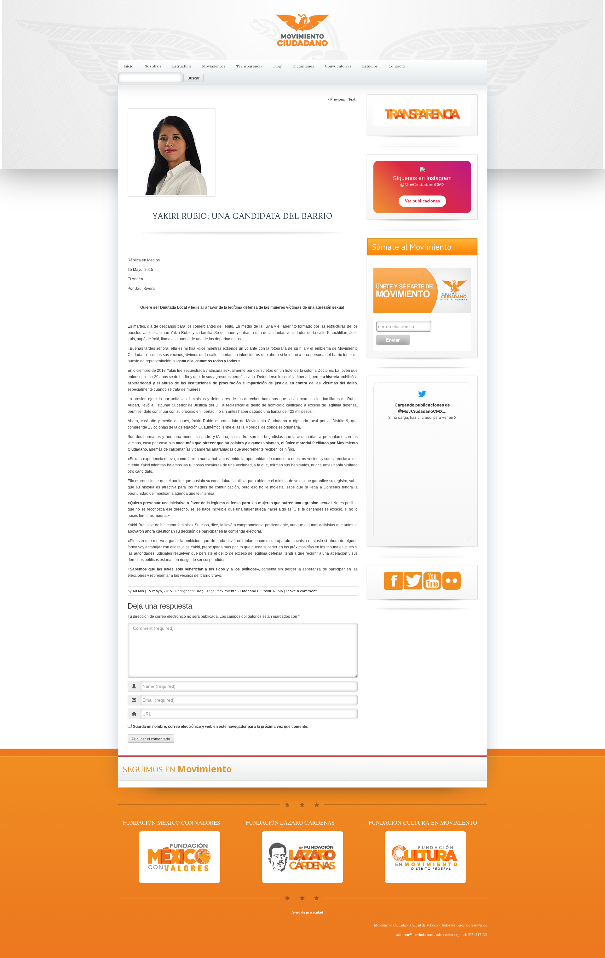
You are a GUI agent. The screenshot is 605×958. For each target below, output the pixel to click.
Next (353, 99)
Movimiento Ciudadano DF (239, 590)
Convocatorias (338, 66)
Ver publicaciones (422, 201)
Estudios (370, 66)
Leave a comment (301, 590)
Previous (336, 99)
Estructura (181, 66)
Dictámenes (303, 66)
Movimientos (213, 66)
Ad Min (138, 590)
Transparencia (249, 66)
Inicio (129, 66)
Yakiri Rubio (273, 590)
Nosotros (152, 66)
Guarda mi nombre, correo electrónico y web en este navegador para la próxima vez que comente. (220, 726)
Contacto (397, 66)
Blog (277, 66)
